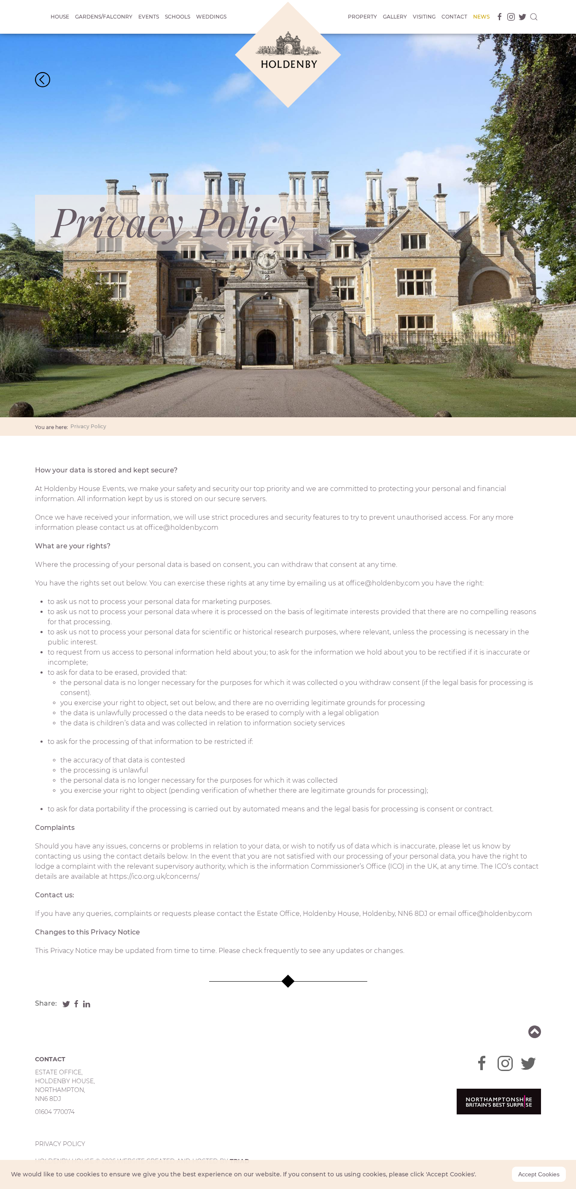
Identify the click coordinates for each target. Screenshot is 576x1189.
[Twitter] (521, 17)
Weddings (211, 16)
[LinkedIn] (86, 1003)
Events (148, 16)
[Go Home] (42, 79)
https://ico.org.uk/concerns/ (154, 876)
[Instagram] (509, 17)
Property (362, 16)
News (481, 16)
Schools (177, 16)
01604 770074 (55, 1112)
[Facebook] (498, 17)
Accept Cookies (539, 1174)
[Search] (534, 17)
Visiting (424, 16)
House (60, 16)
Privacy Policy (88, 426)
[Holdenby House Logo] (288, 55)
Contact (454, 16)
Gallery (395, 16)
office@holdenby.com (181, 527)
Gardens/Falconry (103, 16)
